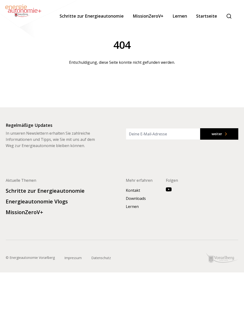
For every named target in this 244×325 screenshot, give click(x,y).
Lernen (180, 16)
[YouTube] (169, 189)
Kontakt (133, 190)
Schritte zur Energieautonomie (92, 16)
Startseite (206, 16)
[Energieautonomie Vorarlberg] (39, 20)
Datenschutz (101, 258)
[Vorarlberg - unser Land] (222, 257)
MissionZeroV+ (148, 16)
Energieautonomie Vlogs (37, 201)
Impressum (73, 258)
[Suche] (229, 16)
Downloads (136, 198)
